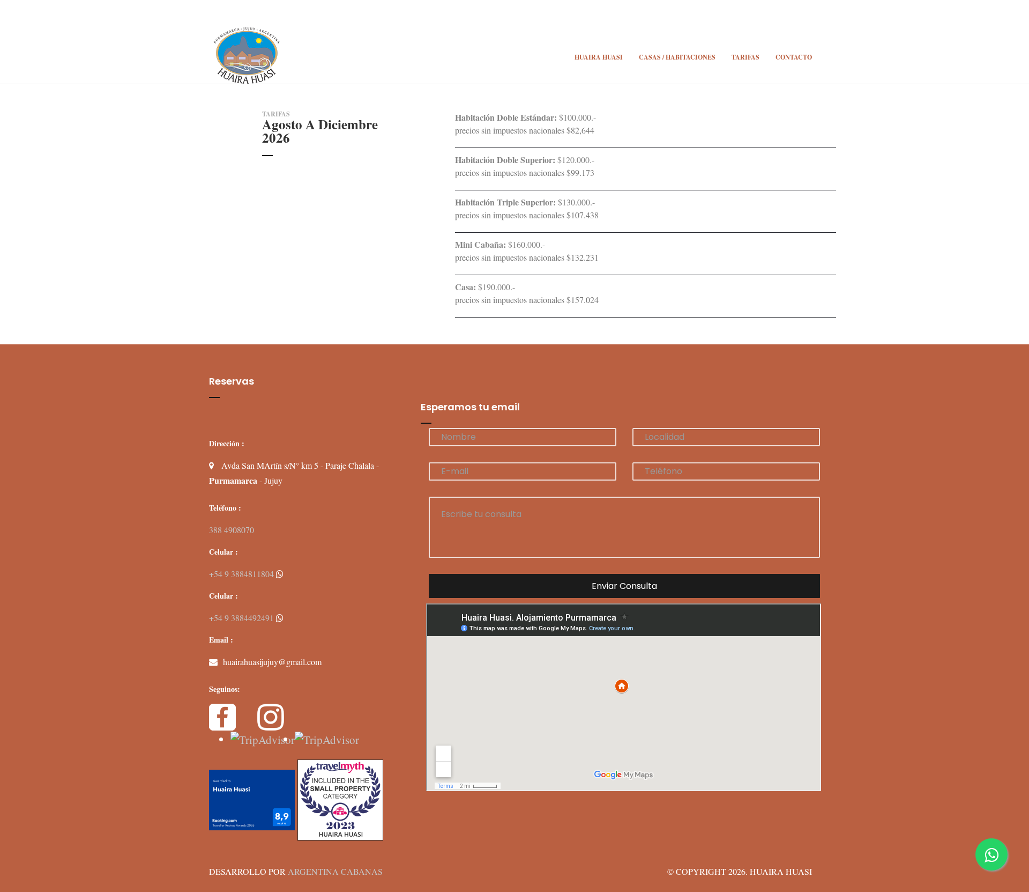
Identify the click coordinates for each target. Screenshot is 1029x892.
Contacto (794, 57)
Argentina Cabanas (335, 871)
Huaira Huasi (599, 57)
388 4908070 (231, 529)
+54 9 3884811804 (242, 573)
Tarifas (745, 57)
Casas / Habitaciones (677, 57)
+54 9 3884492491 (242, 617)
